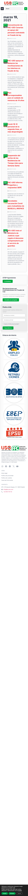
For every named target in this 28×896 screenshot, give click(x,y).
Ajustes (19, 893)
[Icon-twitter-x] (13, 466)
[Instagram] (2, 466)
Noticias (5, 25)
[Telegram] (10, 466)
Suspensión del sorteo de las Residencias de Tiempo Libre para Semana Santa (15, 160)
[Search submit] (25, 8)
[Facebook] (6, 466)
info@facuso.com (8, 489)
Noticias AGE (5, 182)
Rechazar (12, 893)
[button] (2, 8)
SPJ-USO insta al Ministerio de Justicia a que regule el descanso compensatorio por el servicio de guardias (15, 238)
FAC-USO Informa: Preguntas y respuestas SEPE (15, 185)
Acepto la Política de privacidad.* (11, 324)
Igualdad (5, 93)
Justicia (5, 230)
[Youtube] (17, 466)
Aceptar (4, 893)
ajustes (20, 890)
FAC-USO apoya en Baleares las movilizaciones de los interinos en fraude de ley (15, 66)
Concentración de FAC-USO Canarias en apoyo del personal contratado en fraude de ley (16, 30)
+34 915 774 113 (7, 491)
